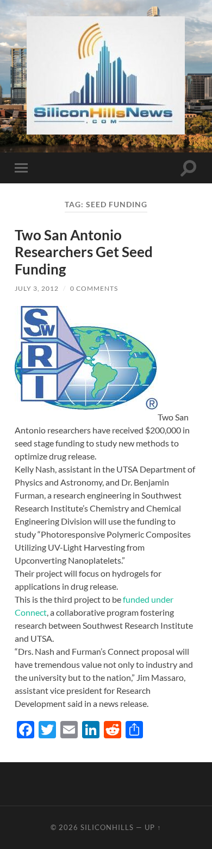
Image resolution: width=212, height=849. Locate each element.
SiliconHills (107, 827)
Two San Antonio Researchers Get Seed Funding (84, 252)
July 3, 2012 (37, 288)
